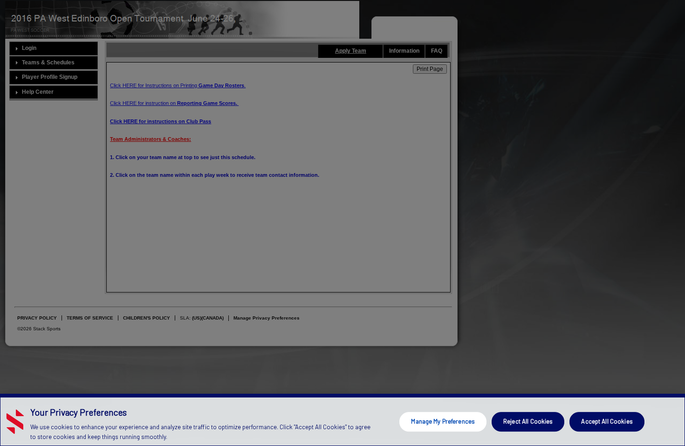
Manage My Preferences (443, 421)
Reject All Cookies (528, 421)
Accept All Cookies (606, 421)
